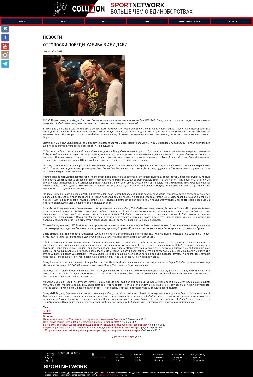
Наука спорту (199, 354)
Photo (105, 21)
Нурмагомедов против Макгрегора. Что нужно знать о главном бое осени (84, 319)
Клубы (138, 360)
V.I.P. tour (177, 360)
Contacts (231, 21)
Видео (138, 357)
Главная (120, 354)
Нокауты (177, 357)
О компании (198, 360)
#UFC (47, 311)
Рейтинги (158, 357)
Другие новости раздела (126, 336)
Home (22, 21)
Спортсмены (179, 354)
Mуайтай (197, 357)
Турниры (158, 354)
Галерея (120, 357)
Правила (158, 360)
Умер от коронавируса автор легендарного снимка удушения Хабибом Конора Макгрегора (93, 327)
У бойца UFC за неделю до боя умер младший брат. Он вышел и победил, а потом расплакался (95, 324)
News (64, 21)
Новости (139, 354)
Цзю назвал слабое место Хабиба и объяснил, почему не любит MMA (81, 322)
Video (147, 21)
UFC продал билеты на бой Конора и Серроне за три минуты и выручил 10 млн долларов (91, 330)
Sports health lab (189, 21)
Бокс (118, 360)
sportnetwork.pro (107, 375)
